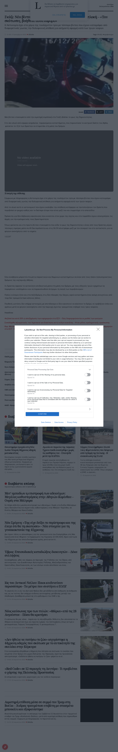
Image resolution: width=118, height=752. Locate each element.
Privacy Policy (72, 422)
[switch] (88, 374)
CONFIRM (42, 414)
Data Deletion (46, 422)
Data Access (59, 422)
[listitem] (59, 369)
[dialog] (59, 376)
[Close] (99, 330)
